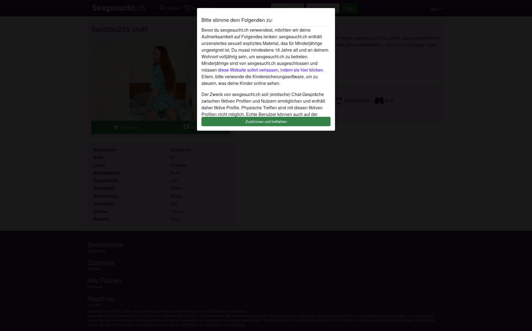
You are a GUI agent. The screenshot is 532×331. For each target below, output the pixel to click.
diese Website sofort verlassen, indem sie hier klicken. (271, 70)
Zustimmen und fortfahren (266, 121)
